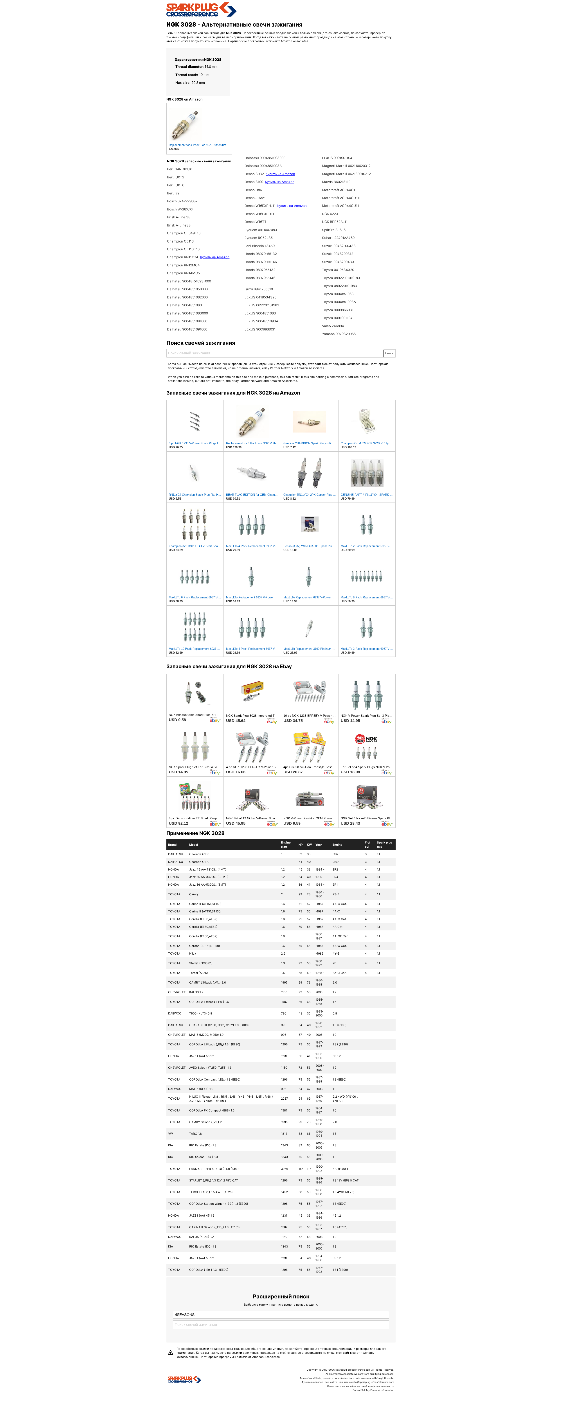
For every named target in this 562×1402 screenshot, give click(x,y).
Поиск (389, 353)
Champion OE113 (180, 241)
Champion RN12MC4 (183, 265)
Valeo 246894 (333, 326)
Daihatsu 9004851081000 (187, 321)
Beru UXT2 (175, 177)
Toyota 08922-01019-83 (341, 278)
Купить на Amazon (214, 257)
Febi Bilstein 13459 (260, 246)
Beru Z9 (173, 193)
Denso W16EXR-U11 (260, 206)
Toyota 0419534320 (338, 270)
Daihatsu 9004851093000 (265, 158)
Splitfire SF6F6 (334, 230)
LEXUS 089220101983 (262, 305)
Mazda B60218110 (336, 182)
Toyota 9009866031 (337, 310)
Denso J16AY (255, 198)
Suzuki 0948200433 (338, 262)
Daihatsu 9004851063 (184, 305)
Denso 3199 (254, 182)
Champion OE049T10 (183, 233)
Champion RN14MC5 (183, 273)
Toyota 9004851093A (339, 302)
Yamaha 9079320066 (339, 334)
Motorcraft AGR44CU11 (340, 206)
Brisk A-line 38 (178, 217)
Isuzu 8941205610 (259, 289)
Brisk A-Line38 (179, 225)
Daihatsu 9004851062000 (187, 297)
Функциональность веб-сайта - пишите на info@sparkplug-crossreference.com (347, 1382)
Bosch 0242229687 (182, 201)
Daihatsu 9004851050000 (187, 289)
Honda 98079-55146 (261, 262)
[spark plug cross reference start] (201, 16)
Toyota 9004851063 (338, 294)
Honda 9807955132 (260, 270)
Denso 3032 (255, 174)
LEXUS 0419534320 (260, 297)
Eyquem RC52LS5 (259, 238)
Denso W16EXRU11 (259, 214)
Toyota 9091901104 (337, 318)
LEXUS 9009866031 (260, 329)
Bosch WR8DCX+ (180, 209)
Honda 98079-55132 (261, 254)
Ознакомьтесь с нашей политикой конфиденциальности (360, 1386)
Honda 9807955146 (260, 278)
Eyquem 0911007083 (261, 230)
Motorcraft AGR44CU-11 (341, 198)
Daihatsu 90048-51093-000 (189, 281)
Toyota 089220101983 (339, 286)
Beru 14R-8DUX (179, 169)
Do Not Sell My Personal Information (373, 1390)
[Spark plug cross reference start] (184, 1380)
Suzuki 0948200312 (337, 254)
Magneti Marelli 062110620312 (346, 166)
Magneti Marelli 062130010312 (346, 174)
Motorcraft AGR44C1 (338, 190)
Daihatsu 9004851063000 (187, 313)
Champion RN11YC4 (183, 257)
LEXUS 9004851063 (260, 313)
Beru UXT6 (175, 185)
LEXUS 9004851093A (261, 321)
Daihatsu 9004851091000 (187, 329)
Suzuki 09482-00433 (339, 246)
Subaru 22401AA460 (338, 238)
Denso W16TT (256, 222)
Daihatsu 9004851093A (263, 166)
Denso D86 (253, 190)
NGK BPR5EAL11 (335, 222)
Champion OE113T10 (183, 249)
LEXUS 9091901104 (337, 158)
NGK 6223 (330, 214)
